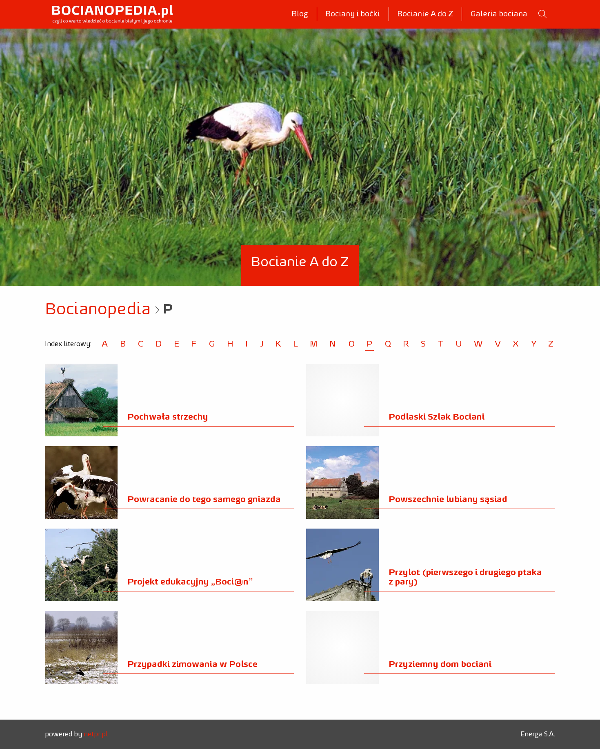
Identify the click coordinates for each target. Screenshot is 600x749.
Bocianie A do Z (425, 14)
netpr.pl (96, 734)
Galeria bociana (498, 14)
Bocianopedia (98, 310)
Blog (299, 14)
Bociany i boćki (352, 14)
